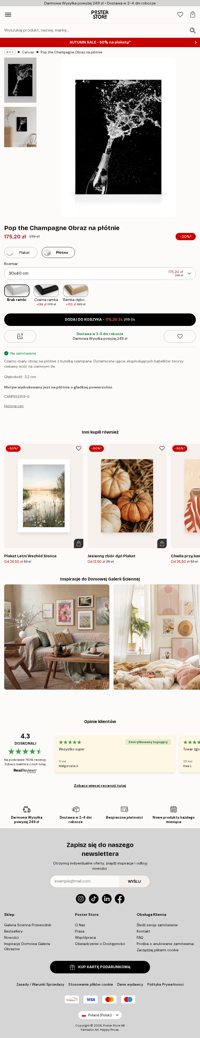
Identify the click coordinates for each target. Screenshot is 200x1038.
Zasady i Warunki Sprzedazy (40, 984)
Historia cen (14, 406)
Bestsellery (13, 931)
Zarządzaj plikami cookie (158, 950)
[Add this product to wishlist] (180, 336)
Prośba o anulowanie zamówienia (165, 943)
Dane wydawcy (130, 984)
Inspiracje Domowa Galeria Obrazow (27, 946)
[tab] (180, 15)
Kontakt (143, 931)
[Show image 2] (20, 127)
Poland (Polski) (100, 1015)
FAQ (140, 937)
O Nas (80, 925)
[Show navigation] (8, 14)
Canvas (28, 52)
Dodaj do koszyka (100, 319)
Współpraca (85, 937)
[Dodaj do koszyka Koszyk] (78, 543)
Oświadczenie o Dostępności (100, 943)
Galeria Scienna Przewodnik (27, 925)
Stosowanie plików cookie (90, 984)
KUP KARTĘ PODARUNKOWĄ (104, 967)
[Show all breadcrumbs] (10, 52)
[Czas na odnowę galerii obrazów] (56, 637)
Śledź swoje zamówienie (157, 925)
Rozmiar (11, 263)
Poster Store (111, 1025)
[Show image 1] (20, 80)
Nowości (11, 937)
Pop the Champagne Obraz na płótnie (71, 52)
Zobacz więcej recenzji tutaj (100, 785)
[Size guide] (20, 336)
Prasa (79, 931)
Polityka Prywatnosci (165, 984)
